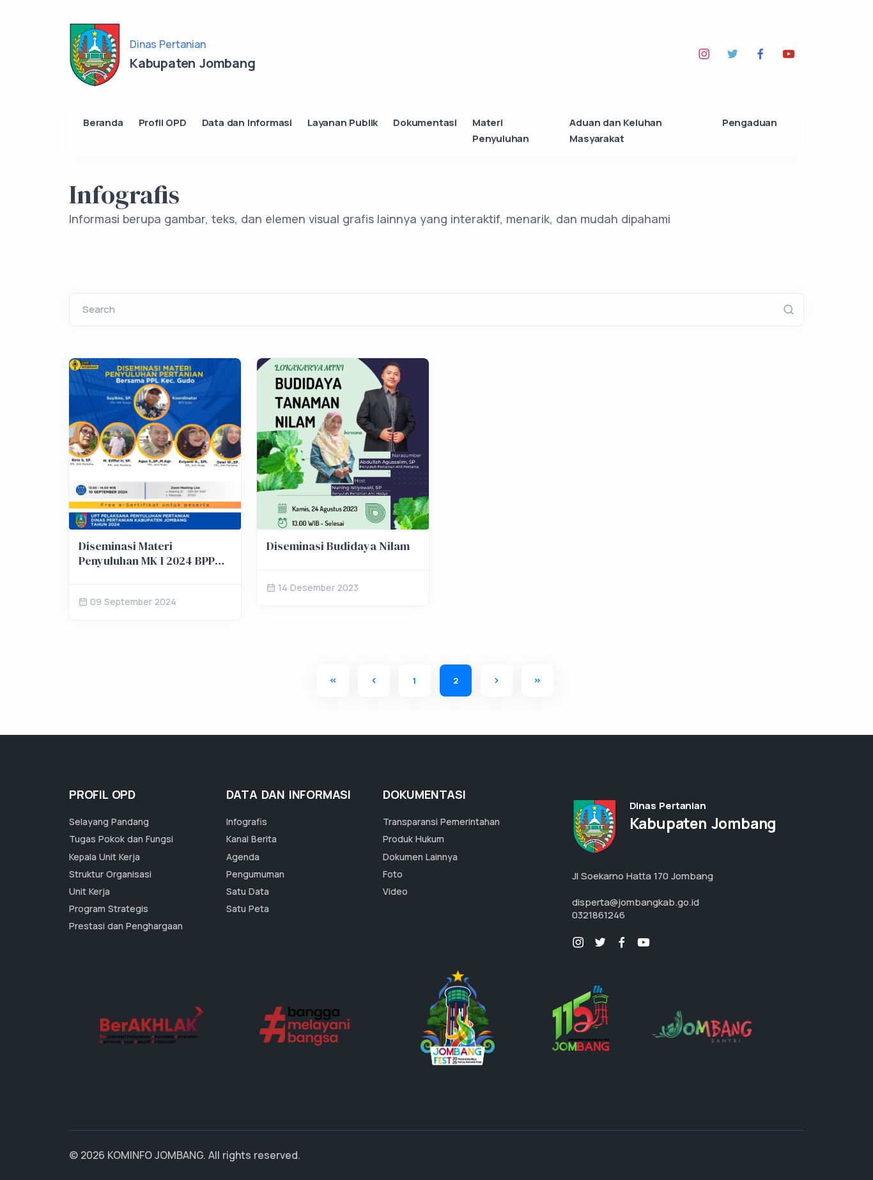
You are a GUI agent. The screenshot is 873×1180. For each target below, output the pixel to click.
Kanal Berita (251, 839)
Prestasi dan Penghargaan (126, 926)
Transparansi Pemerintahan (441, 821)
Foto (393, 874)
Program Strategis (108, 908)
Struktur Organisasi (110, 874)
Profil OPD (163, 122)
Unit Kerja (89, 891)
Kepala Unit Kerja (104, 857)
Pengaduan (749, 122)
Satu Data (247, 891)
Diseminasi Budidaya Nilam (338, 546)
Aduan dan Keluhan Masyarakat (615, 131)
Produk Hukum (413, 839)
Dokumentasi (425, 122)
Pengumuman (255, 874)
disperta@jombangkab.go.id (635, 902)
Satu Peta (247, 908)
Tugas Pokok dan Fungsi (121, 839)
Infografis (246, 821)
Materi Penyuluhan (500, 131)
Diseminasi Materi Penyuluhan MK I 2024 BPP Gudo (147, 560)
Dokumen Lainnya (420, 857)
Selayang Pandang (109, 821)
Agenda (242, 857)
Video (395, 891)
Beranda (103, 122)
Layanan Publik (342, 122)
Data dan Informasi (247, 122)
